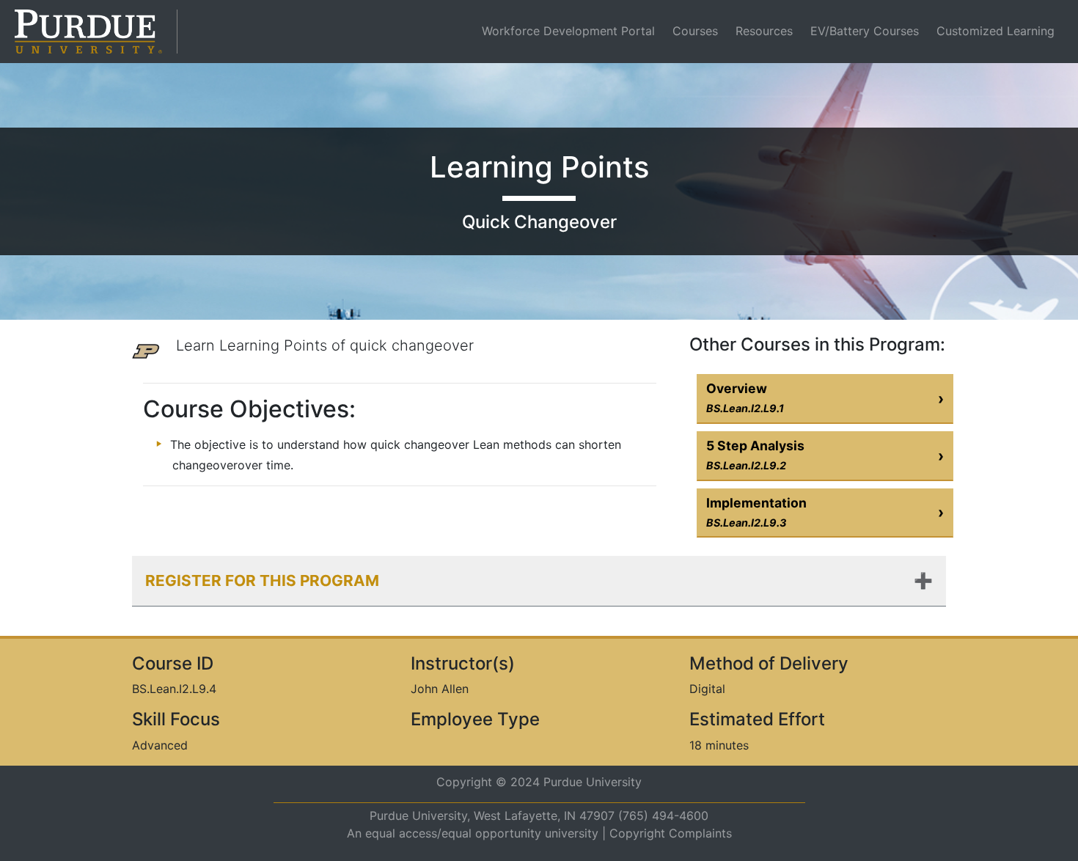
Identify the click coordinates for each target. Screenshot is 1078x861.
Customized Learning (995, 30)
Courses (695, 30)
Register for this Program (262, 580)
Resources (764, 30)
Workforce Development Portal (571, 30)
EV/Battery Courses (864, 30)
